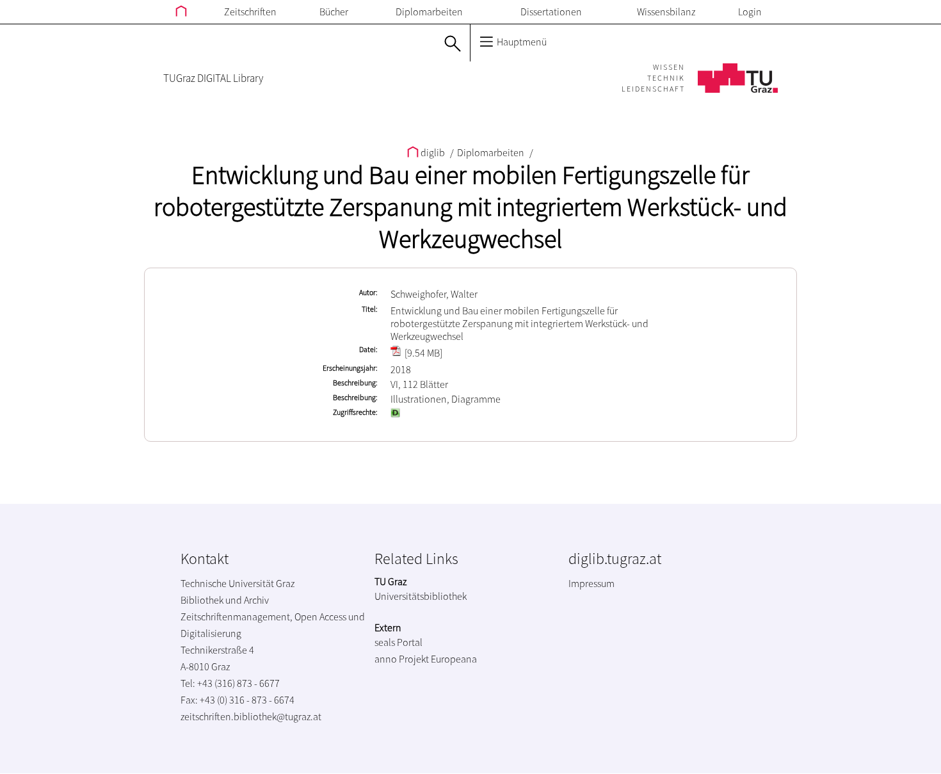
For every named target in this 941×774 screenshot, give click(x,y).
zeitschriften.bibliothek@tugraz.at (251, 716)
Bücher (333, 11)
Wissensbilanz (666, 11)
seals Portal (398, 642)
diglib (433, 152)
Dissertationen (551, 11)
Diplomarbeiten (429, 11)
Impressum (591, 583)
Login (750, 11)
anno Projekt (401, 658)
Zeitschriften (250, 11)
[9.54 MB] (422, 352)
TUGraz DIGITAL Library (213, 78)
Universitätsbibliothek (420, 596)
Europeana (454, 658)
